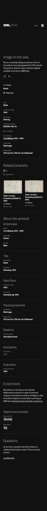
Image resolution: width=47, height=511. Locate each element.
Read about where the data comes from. (27, 401)
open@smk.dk (8, 458)
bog (5, 428)
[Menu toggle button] (42, 25)
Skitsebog (8, 419)
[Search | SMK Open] (10, 26)
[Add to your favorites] (9, 76)
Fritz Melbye (8, 138)
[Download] (5, 76)
